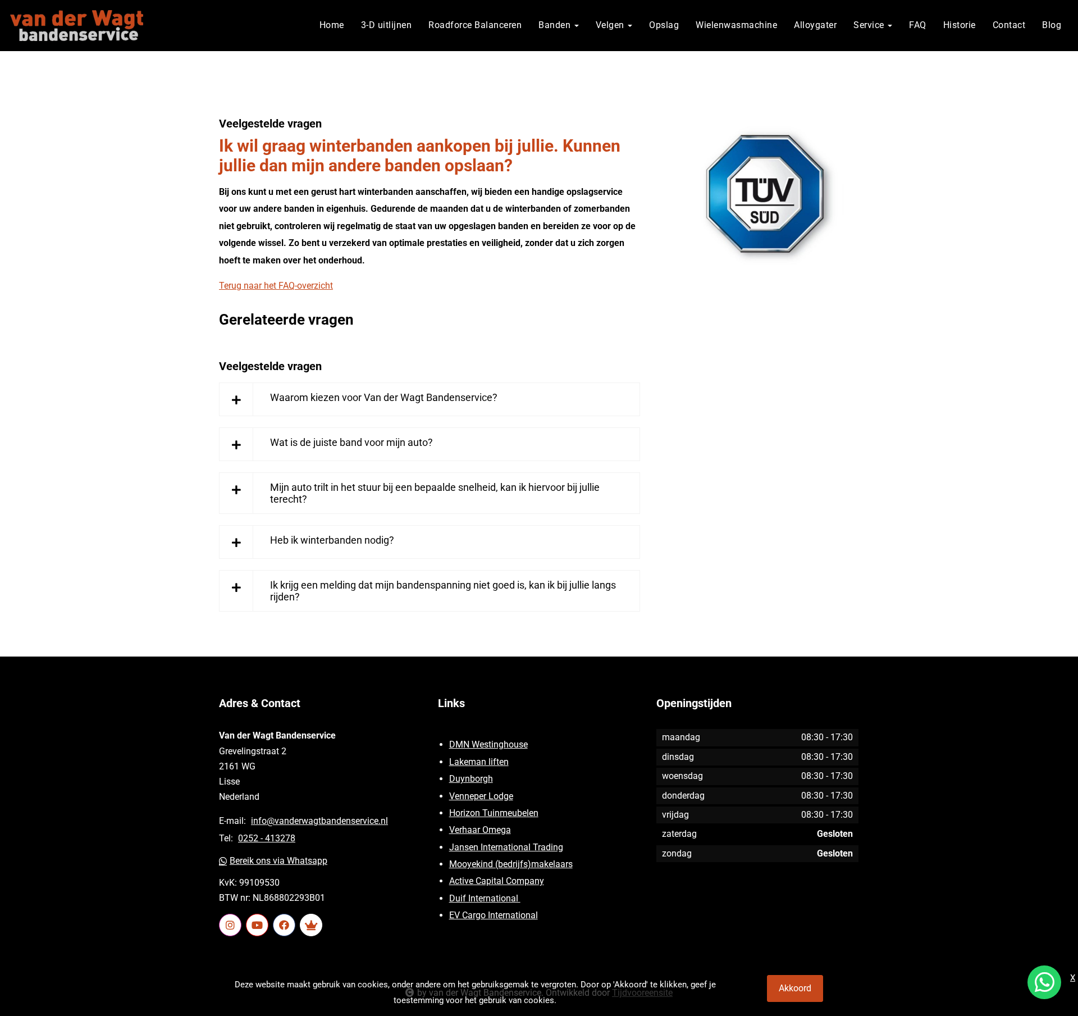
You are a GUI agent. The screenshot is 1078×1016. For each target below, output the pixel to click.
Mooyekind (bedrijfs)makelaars (511, 864)
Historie (959, 25)
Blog (1051, 25)
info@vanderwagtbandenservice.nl (319, 820)
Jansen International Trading (506, 847)
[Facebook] (284, 925)
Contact (1009, 25)
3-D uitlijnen (386, 25)
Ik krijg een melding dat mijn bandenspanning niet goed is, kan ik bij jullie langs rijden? (443, 591)
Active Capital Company (496, 881)
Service (870, 25)
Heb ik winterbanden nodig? (332, 540)
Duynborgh (471, 778)
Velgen (611, 25)
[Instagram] (230, 925)
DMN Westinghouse (488, 744)
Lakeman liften (479, 762)
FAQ (917, 25)
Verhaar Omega (480, 829)
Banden (555, 25)
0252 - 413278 (266, 838)
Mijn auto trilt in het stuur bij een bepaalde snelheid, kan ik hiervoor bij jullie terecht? (435, 493)
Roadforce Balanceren (475, 25)
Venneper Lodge (481, 796)
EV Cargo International (493, 915)
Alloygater (815, 25)
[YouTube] (257, 925)
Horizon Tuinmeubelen (493, 813)
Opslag (664, 25)
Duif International (484, 898)
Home (331, 25)
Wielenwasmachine (736, 25)
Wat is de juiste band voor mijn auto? (351, 442)
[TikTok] (311, 925)
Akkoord (795, 988)
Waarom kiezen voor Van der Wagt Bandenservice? (383, 397)
